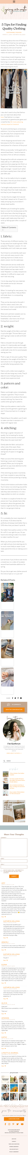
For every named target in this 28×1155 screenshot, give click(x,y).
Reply (2, 917)
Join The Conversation (14, 710)
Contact (14, 1141)
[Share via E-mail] (21, 698)
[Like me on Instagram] (9, 1124)
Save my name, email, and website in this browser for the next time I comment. (13, 871)
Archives (14, 1138)
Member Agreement (14, 1146)
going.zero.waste (14, 1072)
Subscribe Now (14, 1119)
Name (2, 858)
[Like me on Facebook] (5, 1124)
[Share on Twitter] (15, 698)
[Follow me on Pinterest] (13, 1124)
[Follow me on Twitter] (17, 1124)
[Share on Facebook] (12, 698)
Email (3, 864)
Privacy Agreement (14, 1151)
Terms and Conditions (14, 1144)
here (2, 117)
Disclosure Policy (14, 1149)
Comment (4, 837)
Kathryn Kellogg (11, 921)
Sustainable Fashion (14, 32)
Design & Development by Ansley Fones (14, 1132)
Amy (3, 883)
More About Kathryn (13, 753)
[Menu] (14, 2)
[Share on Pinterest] (18, 698)
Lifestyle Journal (9, 1053)
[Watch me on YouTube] (22, 1124)
